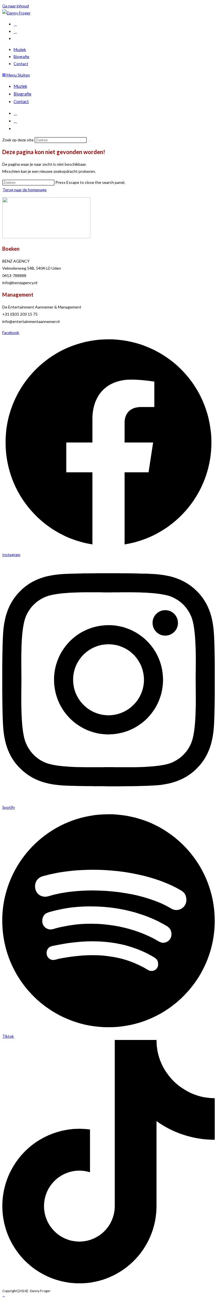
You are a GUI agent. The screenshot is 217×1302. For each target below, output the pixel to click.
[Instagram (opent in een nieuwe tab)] (15, 31)
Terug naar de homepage (25, 189)
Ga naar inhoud (15, 5)
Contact (21, 101)
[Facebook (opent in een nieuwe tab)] (15, 24)
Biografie (22, 93)
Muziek (20, 86)
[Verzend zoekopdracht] (90, 141)
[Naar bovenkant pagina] (3, 1296)
